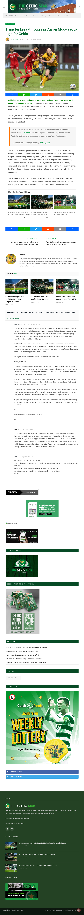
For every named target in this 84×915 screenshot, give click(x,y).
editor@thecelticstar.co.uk (21, 818)
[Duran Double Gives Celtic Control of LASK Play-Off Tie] (65, 202)
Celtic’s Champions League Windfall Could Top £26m (22, 651)
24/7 (34, 492)
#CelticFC (28, 133)
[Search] (80, 7)
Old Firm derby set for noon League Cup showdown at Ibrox (24, 659)
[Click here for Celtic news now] (42, 508)
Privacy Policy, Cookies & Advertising (61, 910)
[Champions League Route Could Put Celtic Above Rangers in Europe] (19, 202)
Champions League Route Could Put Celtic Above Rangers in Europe (14, 299)
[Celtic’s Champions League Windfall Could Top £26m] (42, 202)
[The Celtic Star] (42, 6)
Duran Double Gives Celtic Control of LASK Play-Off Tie (22, 655)
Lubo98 (15, 39)
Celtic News (29, 492)
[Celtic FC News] (11, 523)
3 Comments (37, 39)
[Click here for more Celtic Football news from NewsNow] (14, 492)
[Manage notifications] (79, 910)
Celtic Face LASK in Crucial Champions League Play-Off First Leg (26, 662)
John (15, 430)
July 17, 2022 (44, 143)
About (46, 910)
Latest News (10, 24)
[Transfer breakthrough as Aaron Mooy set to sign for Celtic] (42, 68)
